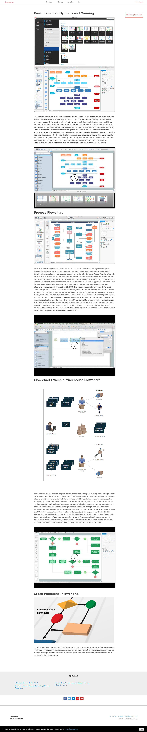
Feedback (120, 716)
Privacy (131, 716)
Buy (79, 2)
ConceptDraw (9, 2)
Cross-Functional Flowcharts (56, 593)
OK (142, 729)
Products (49, 2)
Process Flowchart (48, 212)
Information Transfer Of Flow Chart (26, 683)
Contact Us (113, 716)
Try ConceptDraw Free (134, 15)
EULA (126, 716)
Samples (70, 2)
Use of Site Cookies (72, 729)
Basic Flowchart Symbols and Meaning (64, 13)
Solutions (60, 2)
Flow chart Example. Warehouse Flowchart (67, 380)
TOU (136, 716)
